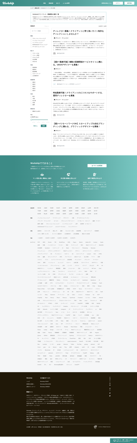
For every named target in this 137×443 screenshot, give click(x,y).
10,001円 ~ (73, 238)
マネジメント (46, 291)
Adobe (65, 286)
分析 (46, 326)
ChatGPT (77, 364)
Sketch (81, 242)
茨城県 (51, 208)
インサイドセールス (43, 265)
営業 (102, 262)
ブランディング (62, 274)
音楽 (83, 286)
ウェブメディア (56, 306)
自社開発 (82, 312)
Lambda (45, 344)
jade (60, 347)
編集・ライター (96, 221)
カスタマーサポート (43, 286)
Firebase (87, 294)
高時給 (68, 288)
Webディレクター (67, 251)
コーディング (64, 303)
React (58, 297)
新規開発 (93, 318)
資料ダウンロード (30, 386)
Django (99, 286)
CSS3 (56, 303)
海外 (101, 300)
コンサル (87, 297)
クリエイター (88, 326)
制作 (91, 332)
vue (93, 315)
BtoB (86, 271)
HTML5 (50, 303)
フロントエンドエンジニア (52, 223)
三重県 (83, 213)
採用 (99, 256)
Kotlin (44, 332)
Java (57, 323)
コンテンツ (86, 268)
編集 (44, 256)
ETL (45, 364)
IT (95, 271)
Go (93, 294)
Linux (86, 300)
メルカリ (80, 294)
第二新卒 (40, 321)
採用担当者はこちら (107, 3)
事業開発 (58, 268)
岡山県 (45, 213)
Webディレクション (76, 329)
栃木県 (95, 210)
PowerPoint (72, 338)
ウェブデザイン (46, 306)
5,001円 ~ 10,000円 (62, 238)
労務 (44, 245)
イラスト (97, 288)
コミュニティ (50, 318)
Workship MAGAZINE (45, 384)
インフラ (69, 265)
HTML (100, 253)
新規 (99, 318)
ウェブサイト (89, 309)
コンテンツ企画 (41, 274)
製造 (46, 358)
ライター (61, 245)
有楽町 (44, 356)
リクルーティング (60, 361)
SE (77, 350)
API (62, 323)
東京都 (39, 208)
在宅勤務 (87, 315)
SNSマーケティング (82, 332)
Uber (54, 271)
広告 (79, 268)
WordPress (62, 242)
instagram (63, 309)
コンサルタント (75, 277)
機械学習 (51, 280)
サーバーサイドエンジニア (44, 277)
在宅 (39, 318)
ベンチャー (50, 268)
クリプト (40, 350)
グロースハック (75, 306)
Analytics (65, 306)
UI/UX (74, 288)
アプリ (46, 259)
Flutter (94, 297)
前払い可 (55, 230)
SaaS (100, 283)
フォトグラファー (72, 226)
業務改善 (52, 335)
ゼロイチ (75, 312)
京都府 (45, 210)
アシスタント (58, 253)
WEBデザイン (41, 268)
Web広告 (101, 245)
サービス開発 (97, 338)
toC (68, 294)
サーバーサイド (89, 288)
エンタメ (40, 294)
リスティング (55, 248)
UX (102, 265)
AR (72, 291)
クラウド (77, 265)
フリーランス (68, 256)
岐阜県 (39, 213)
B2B (93, 303)
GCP (98, 294)
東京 (102, 341)
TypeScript (72, 297)
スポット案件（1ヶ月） (43, 233)
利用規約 (40, 427)
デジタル (65, 280)
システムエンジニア (68, 350)
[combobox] (39, 31)
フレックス (74, 321)
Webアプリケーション (57, 315)
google (58, 344)
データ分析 (84, 306)
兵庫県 (76, 208)
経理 (70, 347)
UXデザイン (95, 262)
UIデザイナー (59, 353)
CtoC (100, 268)
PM (55, 242)
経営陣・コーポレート (85, 223)
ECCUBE (96, 341)
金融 (39, 332)
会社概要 (28, 427)
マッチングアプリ (87, 361)
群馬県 (58, 213)
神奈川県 (96, 208)
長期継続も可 (60, 288)
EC (38, 306)
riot (49, 347)
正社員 (59, 350)
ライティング (74, 245)
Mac (39, 344)
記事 (39, 291)
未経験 (87, 303)
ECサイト (58, 326)
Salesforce (93, 280)
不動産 (39, 341)
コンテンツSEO (49, 321)
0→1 (68, 312)
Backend (53, 294)
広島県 (64, 208)
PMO (39, 356)
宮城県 (76, 213)
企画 (39, 300)
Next (46, 297)
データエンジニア (42, 280)
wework (100, 321)
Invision (95, 242)
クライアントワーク (43, 253)
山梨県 (70, 213)
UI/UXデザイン (99, 335)
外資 (60, 286)
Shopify (66, 326)
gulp (44, 347)
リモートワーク (85, 262)
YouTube (79, 344)
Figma (74, 242)
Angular (97, 332)
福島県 (89, 210)
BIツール (89, 312)
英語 (86, 356)
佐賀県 (83, 210)
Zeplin (101, 242)
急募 (61, 230)
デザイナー (66, 218)
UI (62, 248)
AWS (44, 242)
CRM (54, 274)
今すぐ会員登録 (97, 165)
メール (62, 312)
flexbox (55, 347)
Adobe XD (88, 242)
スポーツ (75, 318)
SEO (82, 245)
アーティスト (61, 294)
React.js (65, 297)
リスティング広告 (94, 306)
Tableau (92, 353)
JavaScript (85, 280)
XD (51, 253)
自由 (74, 315)
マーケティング (56, 218)
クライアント (69, 323)
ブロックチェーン (60, 341)
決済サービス (83, 358)
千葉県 (39, 210)
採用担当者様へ (30, 384)
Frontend (80, 297)
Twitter (72, 344)
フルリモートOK (69, 230)
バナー (80, 271)
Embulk (39, 364)
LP (69, 309)
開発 (100, 309)
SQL (85, 338)
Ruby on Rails (41, 288)
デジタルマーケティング (83, 283)
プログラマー (93, 356)
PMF (91, 271)
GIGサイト (29, 395)
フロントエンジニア (43, 323)
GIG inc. (101, 426)
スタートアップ (88, 230)
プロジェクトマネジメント (49, 300)
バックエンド (51, 262)
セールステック (41, 353)
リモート (68, 262)
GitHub (45, 335)
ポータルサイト (41, 303)
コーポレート (79, 274)
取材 (67, 245)
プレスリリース (84, 318)
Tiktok (50, 356)
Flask (67, 353)
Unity (93, 286)
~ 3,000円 (40, 238)
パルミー (77, 323)
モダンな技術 (50, 288)
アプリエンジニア (81, 335)
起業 (46, 283)
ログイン (118, 3)
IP (53, 350)
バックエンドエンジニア (44, 218)
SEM (39, 309)
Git (72, 253)
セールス (56, 221)
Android (101, 297)
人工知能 (40, 283)
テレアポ (71, 274)
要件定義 (65, 356)
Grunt (39, 347)
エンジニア (60, 262)
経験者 (51, 326)
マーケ (93, 256)
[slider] (31, 120)
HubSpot (94, 283)
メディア (84, 265)
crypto (93, 347)
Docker (50, 242)
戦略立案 (100, 358)
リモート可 (47, 230)
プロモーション (56, 291)
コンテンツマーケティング (58, 259)
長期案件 (97, 230)
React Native (74, 326)
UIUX (39, 262)
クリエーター (71, 268)
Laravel (89, 253)
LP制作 (53, 338)
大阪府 (45, 208)
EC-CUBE (88, 341)
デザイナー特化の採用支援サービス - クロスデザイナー (58, 397)
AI (99, 280)
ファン (96, 326)
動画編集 (79, 356)
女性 (69, 361)
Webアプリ (90, 291)
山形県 (89, 208)
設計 (51, 358)
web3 (83, 347)
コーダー (72, 303)
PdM (75, 300)
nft (88, 347)
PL (38, 338)
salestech (50, 353)
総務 (87, 274)
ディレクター (78, 259)
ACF (99, 344)
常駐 (81, 326)
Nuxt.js (50, 332)
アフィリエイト (49, 312)
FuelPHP (68, 315)
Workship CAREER (45, 386)
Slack (67, 248)
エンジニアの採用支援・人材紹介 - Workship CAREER (57, 401)
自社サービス (77, 256)
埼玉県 (58, 208)
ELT (50, 364)
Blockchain (47, 350)
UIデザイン (97, 251)
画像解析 (57, 332)
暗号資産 (100, 347)
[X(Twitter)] (110, 396)
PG (100, 356)
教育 (88, 286)
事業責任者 (85, 323)
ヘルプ (28, 381)
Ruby (46, 294)
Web (80, 300)
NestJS (81, 341)
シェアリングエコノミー (44, 271)
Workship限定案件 (58, 364)
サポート (67, 253)
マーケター (95, 259)
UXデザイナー (84, 350)
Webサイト (67, 318)
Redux (39, 329)
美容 (79, 338)
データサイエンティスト (83, 218)
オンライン (92, 358)
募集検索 (51, 3)
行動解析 (64, 332)
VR (68, 291)
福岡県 (70, 208)
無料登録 (129, 3)
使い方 (58, 3)
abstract (93, 344)
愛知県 (83, 208)
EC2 (95, 253)
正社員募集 (76, 233)
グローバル (53, 286)
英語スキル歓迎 (86, 233)
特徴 (44, 3)
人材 (63, 265)
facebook (47, 248)
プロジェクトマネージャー (68, 221)
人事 (76, 223)
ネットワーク (45, 338)
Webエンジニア (95, 323)
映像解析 (72, 332)
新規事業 (79, 230)
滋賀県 (70, 210)
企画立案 (76, 262)
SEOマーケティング (43, 361)
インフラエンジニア (67, 223)
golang (86, 344)
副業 (39, 245)
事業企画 (93, 277)
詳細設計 (40, 358)
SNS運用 (40, 326)
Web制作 (59, 318)
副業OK (39, 230)
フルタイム (82, 321)
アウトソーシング (62, 335)
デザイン (77, 251)
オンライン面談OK (57, 233)
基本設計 (72, 356)
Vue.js (80, 288)
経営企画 (65, 277)
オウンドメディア (52, 256)
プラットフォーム (55, 265)
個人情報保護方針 (46, 427)
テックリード (70, 283)
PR (97, 265)
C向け (73, 294)
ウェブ (80, 315)
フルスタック (93, 300)
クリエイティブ (71, 271)
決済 (52, 323)
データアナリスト (75, 353)
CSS (39, 256)
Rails (62, 321)
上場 (98, 353)
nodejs (45, 329)
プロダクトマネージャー (65, 300)
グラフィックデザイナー (54, 251)
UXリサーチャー (95, 350)
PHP (39, 242)
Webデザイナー (80, 291)
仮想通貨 (99, 329)
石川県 (95, 213)
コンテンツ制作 (54, 309)
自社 (98, 315)
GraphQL (40, 297)
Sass (57, 312)
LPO (57, 321)
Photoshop (85, 248)
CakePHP (80, 303)
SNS (61, 256)
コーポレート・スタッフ (83, 221)
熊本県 (89, 213)
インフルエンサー (48, 341)
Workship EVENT (44, 381)
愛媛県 (64, 210)
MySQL (98, 303)
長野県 (64, 213)
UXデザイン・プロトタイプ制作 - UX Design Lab (46, 395)
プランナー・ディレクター (44, 221)
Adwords (45, 309)
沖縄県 (76, 210)
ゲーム (66, 329)
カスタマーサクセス (60, 226)
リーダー (52, 344)
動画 (64, 268)
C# (63, 291)
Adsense (65, 344)
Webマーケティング (91, 245)
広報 (73, 218)
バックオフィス (52, 245)
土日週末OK (68, 233)
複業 (67, 321)
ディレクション (41, 251)
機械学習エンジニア (89, 329)
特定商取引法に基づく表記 (57, 427)
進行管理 (40, 312)
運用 (44, 262)
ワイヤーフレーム (62, 338)
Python (58, 280)
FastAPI (85, 353)
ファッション (85, 277)
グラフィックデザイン (43, 315)
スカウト (40, 259)
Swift (101, 291)
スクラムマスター (59, 283)
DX (49, 274)
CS (43, 318)
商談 (52, 361)
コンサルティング (75, 280)
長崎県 (51, 213)
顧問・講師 (40, 223)
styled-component (71, 341)
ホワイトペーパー (87, 251)
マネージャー (73, 358)
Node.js (90, 335)
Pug (66, 347)
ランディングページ (78, 309)
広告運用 (40, 248)
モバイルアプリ (76, 361)
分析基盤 (97, 361)
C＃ (66, 358)
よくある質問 (66, 3)
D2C (90, 338)
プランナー (87, 259)
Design (52, 329)
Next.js (52, 297)
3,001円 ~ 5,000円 (50, 238)
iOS (96, 291)
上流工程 (57, 356)
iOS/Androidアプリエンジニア (45, 226)
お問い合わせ (34, 427)
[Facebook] (109, 393)
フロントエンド (76, 248)
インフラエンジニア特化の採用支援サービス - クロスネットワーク (43, 399)
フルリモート (61, 271)
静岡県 (51, 210)
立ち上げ (92, 265)
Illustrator (93, 248)
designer (77, 347)
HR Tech (94, 268)
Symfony (71, 335)
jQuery (39, 335)
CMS (69, 242)
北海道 (58, 210)
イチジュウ (69, 364)
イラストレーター (74, 286)
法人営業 (86, 256)
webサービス (91, 321)
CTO (51, 283)
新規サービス (57, 277)
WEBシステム (58, 358)
